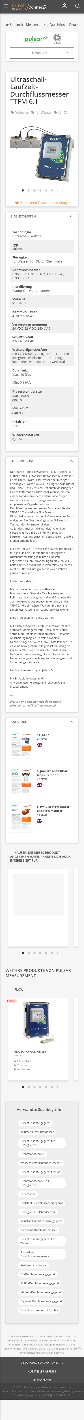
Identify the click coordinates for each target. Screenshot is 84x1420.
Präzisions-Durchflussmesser (38, 1230)
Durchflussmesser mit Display (39, 1310)
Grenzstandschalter (32, 1154)
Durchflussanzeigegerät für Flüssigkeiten (37, 1143)
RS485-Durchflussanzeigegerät (39, 1283)
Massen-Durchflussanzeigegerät (40, 1292)
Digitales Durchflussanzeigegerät (41, 1301)
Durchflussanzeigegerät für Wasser (37, 1241)
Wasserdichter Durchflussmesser (41, 1163)
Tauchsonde (28, 1194)
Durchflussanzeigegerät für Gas (40, 1172)
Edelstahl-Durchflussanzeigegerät (41, 1203)
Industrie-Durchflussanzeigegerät (41, 1221)
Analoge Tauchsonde (33, 1265)
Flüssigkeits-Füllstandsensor (37, 1212)
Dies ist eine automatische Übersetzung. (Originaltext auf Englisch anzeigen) (36, 703)
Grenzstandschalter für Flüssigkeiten (34, 1183)
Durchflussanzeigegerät (35, 1123)
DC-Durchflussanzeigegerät (37, 1274)
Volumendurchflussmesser (37, 1132)
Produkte (40, 52)
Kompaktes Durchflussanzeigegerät (35, 1254)
